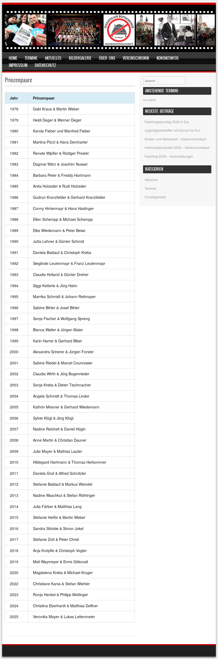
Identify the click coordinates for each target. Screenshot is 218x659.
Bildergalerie (80, 58)
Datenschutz (45, 65)
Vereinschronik (136, 58)
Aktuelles (53, 58)
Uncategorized (155, 197)
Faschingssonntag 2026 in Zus (167, 121)
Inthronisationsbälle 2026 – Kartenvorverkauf (177, 147)
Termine (31, 58)
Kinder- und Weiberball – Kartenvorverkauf (175, 139)
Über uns (107, 58)
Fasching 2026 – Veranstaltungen (169, 156)
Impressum (18, 65)
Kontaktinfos (168, 58)
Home (13, 58)
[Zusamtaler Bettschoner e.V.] (110, 48)
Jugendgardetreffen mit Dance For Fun (172, 130)
